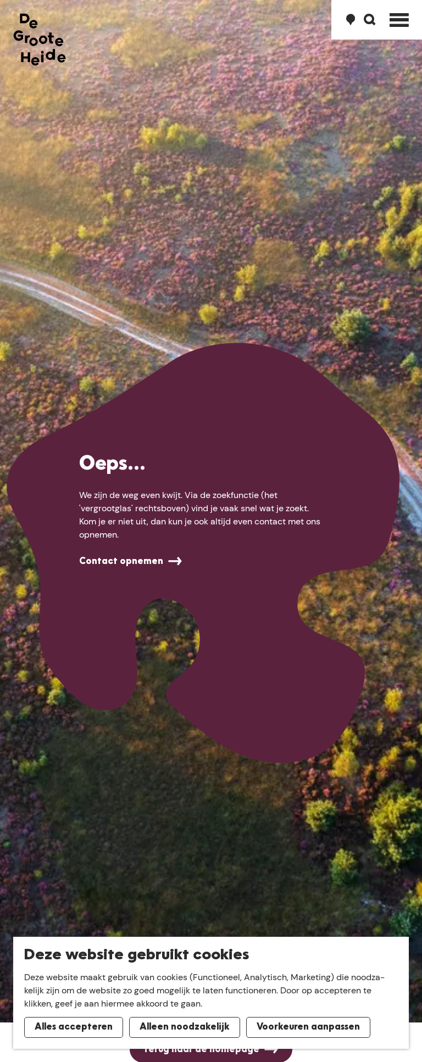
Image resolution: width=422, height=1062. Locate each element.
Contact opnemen (121, 561)
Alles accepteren (74, 1027)
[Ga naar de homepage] (39, 39)
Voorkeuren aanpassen (308, 1027)
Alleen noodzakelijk (185, 1027)
